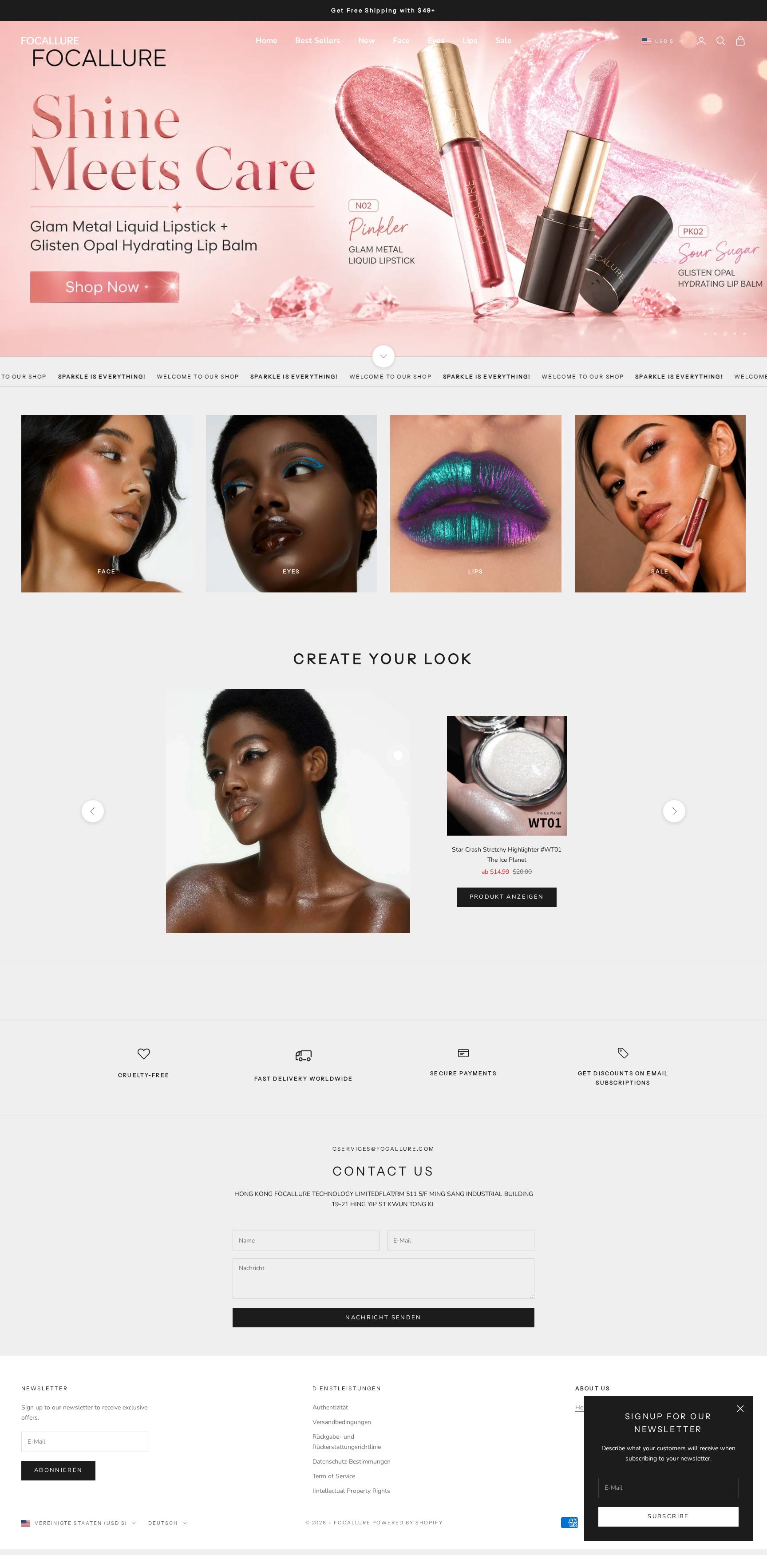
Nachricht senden (383, 1305)
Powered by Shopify (407, 1510)
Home (266, 40)
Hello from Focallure (604, 1395)
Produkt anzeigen (507, 884)
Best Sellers (317, 40)
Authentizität (330, 1395)
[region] (383, 182)
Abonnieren (58, 1458)
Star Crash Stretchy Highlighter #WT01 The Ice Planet (506, 842)
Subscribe (668, 1516)
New (366, 40)
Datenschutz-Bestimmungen (351, 1449)
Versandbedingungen (341, 1409)
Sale (503, 40)
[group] (383, 182)
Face (401, 40)
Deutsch (163, 1511)
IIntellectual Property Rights (351, 1478)
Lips (470, 40)
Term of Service (333, 1464)
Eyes (436, 40)
